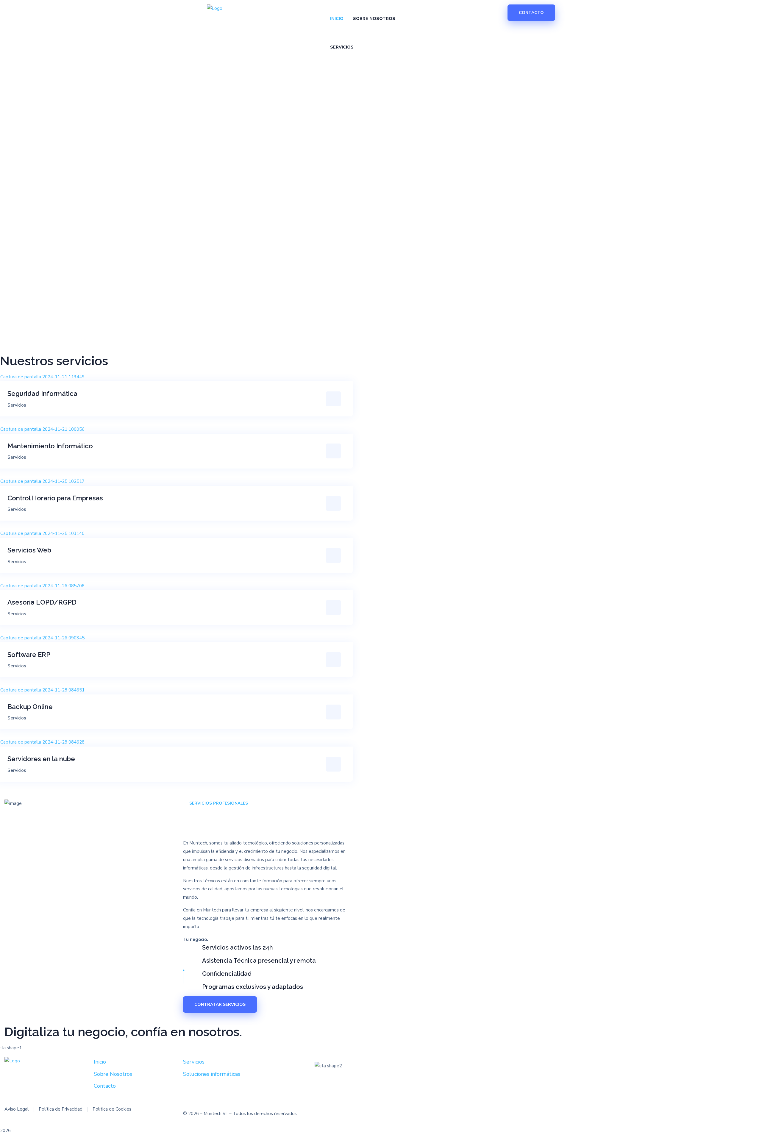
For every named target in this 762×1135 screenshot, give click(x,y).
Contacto (105, 1085)
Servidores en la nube (41, 759)
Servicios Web (29, 550)
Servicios (16, 405)
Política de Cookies (112, 1109)
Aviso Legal (16, 1109)
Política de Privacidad (60, 1109)
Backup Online (30, 707)
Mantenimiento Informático (50, 446)
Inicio (100, 1061)
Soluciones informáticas (211, 1074)
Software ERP (28, 654)
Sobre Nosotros (113, 1074)
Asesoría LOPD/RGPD (41, 602)
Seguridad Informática (42, 393)
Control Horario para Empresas (55, 498)
